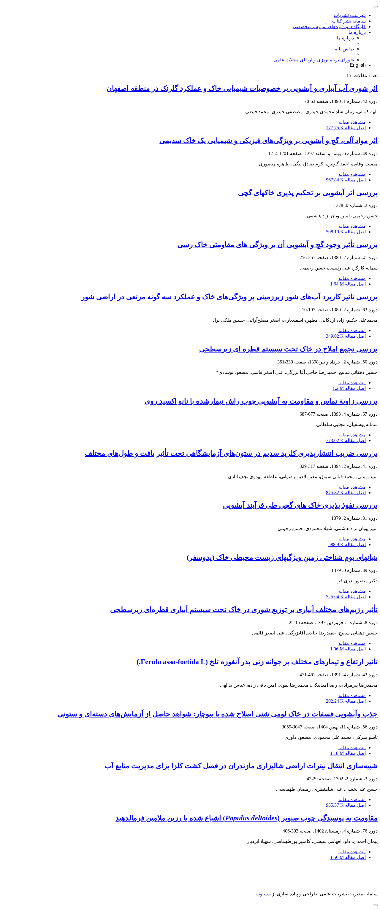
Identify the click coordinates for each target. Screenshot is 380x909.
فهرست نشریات (350, 15)
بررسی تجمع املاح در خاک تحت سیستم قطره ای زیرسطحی (288, 349)
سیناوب (263, 893)
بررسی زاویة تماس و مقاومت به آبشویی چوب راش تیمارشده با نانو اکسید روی (261, 401)
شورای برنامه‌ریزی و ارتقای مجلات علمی (313, 59)
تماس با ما (343, 48)
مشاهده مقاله (352, 122)
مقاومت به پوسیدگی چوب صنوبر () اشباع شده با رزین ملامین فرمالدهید (246, 818)
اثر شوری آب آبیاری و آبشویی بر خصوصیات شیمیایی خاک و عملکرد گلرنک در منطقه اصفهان (242, 88)
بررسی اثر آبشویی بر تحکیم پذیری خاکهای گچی (308, 193)
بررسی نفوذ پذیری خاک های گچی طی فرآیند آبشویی (300, 505)
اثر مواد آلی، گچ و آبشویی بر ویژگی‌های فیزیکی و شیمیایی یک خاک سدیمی (268, 140)
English (358, 65)
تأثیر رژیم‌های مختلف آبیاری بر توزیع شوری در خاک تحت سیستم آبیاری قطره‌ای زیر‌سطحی (244, 609)
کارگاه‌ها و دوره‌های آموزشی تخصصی (329, 26)
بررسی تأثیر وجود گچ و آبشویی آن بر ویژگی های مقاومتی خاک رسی (278, 244)
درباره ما (357, 32)
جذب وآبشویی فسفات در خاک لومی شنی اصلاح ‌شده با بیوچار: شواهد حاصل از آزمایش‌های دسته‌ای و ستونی (218, 714)
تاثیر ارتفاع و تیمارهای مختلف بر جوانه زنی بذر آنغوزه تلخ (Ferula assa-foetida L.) (257, 662)
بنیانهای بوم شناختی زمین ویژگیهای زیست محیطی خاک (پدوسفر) (282, 557)
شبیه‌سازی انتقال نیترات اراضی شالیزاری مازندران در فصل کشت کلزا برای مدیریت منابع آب (241, 766)
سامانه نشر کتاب (349, 20)
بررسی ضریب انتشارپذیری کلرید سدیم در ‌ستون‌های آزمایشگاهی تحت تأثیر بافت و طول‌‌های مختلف (231, 453)
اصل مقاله (346, 127)
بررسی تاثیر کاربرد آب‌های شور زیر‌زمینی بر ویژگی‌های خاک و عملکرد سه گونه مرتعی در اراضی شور (229, 297)
